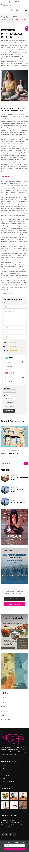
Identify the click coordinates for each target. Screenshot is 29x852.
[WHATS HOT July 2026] (5, 502)
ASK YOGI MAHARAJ (7, 720)
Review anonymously (11, 406)
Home (2, 697)
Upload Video (6, 395)
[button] (23, 421)
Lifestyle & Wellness (14, 450)
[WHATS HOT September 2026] (5, 478)
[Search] (26, 10)
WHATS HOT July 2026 (19, 502)
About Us (3, 702)
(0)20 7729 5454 (10, 820)
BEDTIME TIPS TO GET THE (10, 453)
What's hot (14, 475)
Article (3, 706)
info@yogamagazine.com (12, 822)
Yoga (2, 715)
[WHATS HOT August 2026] (5, 490)
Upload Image (6, 388)
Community (4, 450)
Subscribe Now (14, 604)
